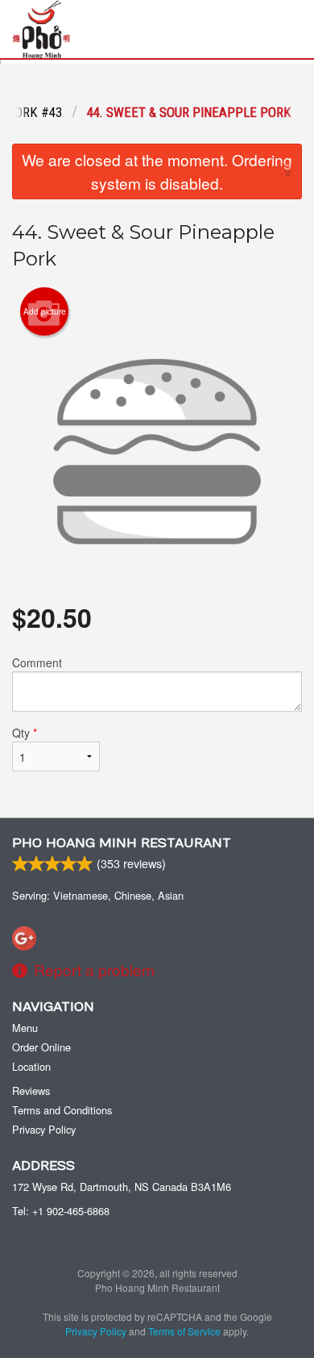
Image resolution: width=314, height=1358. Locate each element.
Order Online (41, 1047)
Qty (24, 733)
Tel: (60, 1210)
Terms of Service (184, 1331)
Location (31, 1066)
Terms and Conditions (62, 1110)
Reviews (31, 1090)
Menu (25, 1027)
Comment (37, 662)
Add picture (44, 311)
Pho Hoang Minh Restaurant (121, 843)
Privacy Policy (44, 1129)
